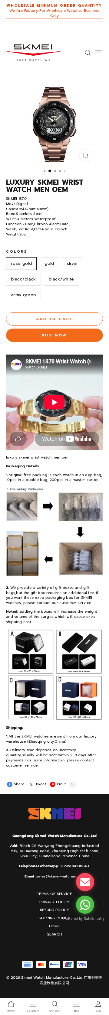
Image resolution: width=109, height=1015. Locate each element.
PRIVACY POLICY (54, 902)
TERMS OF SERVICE (54, 894)
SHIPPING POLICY (54, 918)
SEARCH (54, 934)
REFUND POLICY (54, 910)
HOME (54, 926)
